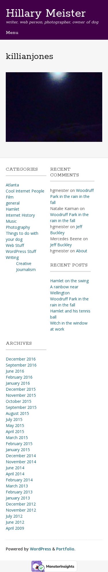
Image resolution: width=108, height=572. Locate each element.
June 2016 (15, 371)
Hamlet (12, 209)
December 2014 (21, 455)
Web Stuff (15, 245)
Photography (18, 227)
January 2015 (18, 449)
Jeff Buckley (61, 244)
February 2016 (19, 377)
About (81, 250)
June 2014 (15, 467)
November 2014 (21, 461)
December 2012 (21, 504)
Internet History (20, 215)
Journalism (26, 269)
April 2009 (15, 528)
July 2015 (14, 419)
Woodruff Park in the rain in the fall (72, 196)
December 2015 (21, 389)
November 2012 (21, 510)
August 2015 (17, 413)
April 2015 (15, 431)
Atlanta (12, 185)
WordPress (40, 549)
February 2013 (19, 492)
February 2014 (19, 480)
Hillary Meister (46, 13)
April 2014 (15, 473)
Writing (12, 257)
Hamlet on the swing (69, 280)
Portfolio (65, 549)
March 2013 (17, 486)
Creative (23, 263)
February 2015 (19, 443)
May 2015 (15, 425)
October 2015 (18, 401)
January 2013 (18, 498)
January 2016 (18, 383)
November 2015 (21, 395)
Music (11, 221)
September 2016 (21, 365)
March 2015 (17, 437)
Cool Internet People (25, 191)
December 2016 (21, 359)
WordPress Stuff (21, 251)
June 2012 (15, 522)
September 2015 (21, 407)
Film (10, 197)
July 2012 (14, 516)
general (13, 203)
